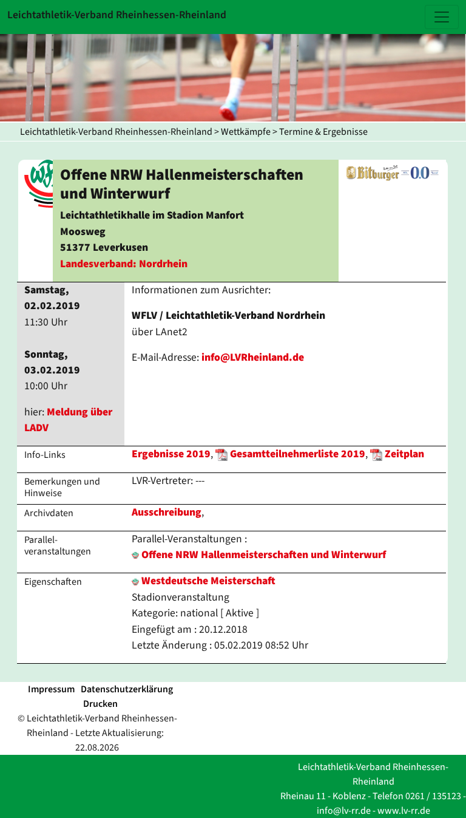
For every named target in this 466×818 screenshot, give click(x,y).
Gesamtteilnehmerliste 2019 (297, 454)
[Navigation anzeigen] (442, 17)
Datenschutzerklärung (127, 689)
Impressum (51, 689)
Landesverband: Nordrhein (123, 263)
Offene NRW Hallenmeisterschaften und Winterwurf (263, 554)
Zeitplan (404, 454)
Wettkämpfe (246, 131)
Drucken (100, 704)
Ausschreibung (166, 512)
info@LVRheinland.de (252, 357)
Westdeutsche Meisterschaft (207, 580)
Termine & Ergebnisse (323, 131)
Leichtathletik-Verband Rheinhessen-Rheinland (116, 131)
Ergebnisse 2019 (171, 454)
